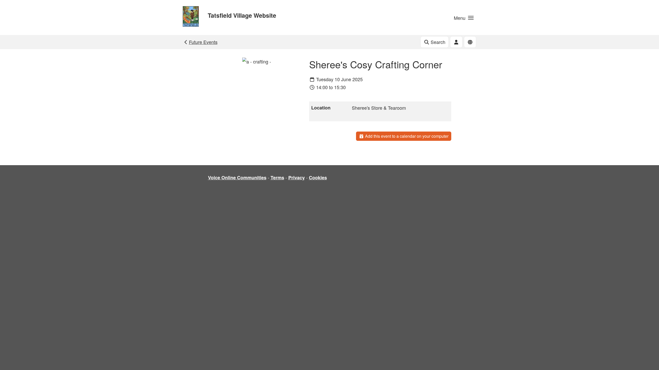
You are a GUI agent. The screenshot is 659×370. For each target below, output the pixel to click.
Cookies (318, 177)
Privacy (296, 177)
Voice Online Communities (237, 177)
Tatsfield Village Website (242, 15)
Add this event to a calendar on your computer (406, 136)
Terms (277, 177)
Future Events (203, 42)
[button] (463, 17)
